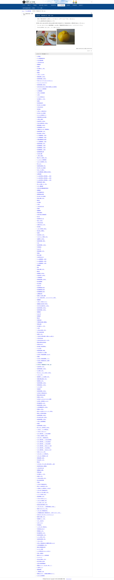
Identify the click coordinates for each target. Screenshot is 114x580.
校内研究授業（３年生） (41, 78)
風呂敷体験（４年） (41, 496)
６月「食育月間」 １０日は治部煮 (43, 443)
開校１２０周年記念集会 (41, 413)
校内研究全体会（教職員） (42, 466)
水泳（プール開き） (41, 169)
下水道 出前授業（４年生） (42, 435)
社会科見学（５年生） (41, 121)
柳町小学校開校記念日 (41, 547)
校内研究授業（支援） (41, 350)
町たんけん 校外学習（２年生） (43, 427)
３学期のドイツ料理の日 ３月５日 (43, 488)
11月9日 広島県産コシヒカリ (42, 401)
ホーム (24, 5)
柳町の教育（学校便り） (43, 5)
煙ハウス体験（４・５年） (42, 184)
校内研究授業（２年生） (41, 368)
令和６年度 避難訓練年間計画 (42, 188)
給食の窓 (80, 5)
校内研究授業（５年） (41, 143)
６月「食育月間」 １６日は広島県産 (44, 439)
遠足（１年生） (40, 220)
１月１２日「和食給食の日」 (42, 510)
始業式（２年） (40, 334)
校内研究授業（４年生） (41, 425)
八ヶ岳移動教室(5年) (41, 58)
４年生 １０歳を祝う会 (41, 111)
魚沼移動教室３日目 (41, 287)
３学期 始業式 (40, 119)
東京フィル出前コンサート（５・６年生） (45, 411)
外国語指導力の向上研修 (41, 117)
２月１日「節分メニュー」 (42, 498)
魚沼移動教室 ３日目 (41, 145)
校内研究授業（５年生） (41, 405)
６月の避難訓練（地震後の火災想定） (44, 171)
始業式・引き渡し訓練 (41, 295)
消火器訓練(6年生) (40, 192)
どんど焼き (39, 348)
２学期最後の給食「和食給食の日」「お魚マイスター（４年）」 (49, 512)
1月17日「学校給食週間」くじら (43, 358)
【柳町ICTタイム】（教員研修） (43, 129)
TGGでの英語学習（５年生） (42, 123)
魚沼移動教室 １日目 (41, 149)
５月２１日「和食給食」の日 (42, 455)
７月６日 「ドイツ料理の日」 (43, 429)
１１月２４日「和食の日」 (42, 526)
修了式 (38, 216)
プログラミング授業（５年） (42, 236)
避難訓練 (38, 64)
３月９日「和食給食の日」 (42, 484)
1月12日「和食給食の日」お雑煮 (43, 360)
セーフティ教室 (40, 549)
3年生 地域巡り (40, 553)
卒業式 (38, 482)
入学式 (38, 94)
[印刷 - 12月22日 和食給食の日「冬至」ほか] (91, 12)
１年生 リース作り (41, 74)
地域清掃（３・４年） (41, 518)
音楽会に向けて (40, 344)
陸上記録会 (39, 283)
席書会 (38, 70)
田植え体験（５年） (41, 198)
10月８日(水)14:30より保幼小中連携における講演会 (47, 86)
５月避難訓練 (39, 90)
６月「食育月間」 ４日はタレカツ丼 (44, 449)
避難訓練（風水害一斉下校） (42, 303)
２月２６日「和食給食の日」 (42, 490)
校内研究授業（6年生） (41, 84)
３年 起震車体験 (40, 60)
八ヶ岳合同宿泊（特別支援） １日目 (44, 180)
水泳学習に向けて (40, 257)
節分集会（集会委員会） (41, 346)
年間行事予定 (53, 5)
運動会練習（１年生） (41, 76)
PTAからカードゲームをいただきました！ (45, 80)
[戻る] (89, 50)
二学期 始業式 (40, 155)
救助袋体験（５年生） (41, 125)
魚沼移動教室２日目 (41, 289)
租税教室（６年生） (41, 273)
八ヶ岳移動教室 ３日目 (41, 135)
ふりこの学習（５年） (41, 537)
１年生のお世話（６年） (41, 330)
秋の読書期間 (39, 281)
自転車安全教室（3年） (41, 165)
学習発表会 (39, 524)
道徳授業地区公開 (40, 151)
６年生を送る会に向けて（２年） (43, 340)
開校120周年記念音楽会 (41, 342)
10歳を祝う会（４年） (41, 224)
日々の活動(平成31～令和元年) (28, 14)
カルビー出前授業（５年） (42, 161)
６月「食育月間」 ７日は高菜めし (43, 447)
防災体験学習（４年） (41, 403)
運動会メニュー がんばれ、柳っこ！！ (44, 565)
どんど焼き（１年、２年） (42, 502)
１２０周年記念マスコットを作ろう (43, 551)
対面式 (38, 208)
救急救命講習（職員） (41, 182)
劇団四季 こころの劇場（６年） (43, 376)
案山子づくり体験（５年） (42, 157)
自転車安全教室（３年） (41, 535)
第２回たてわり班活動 (41, 167)
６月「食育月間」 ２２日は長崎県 (43, 433)
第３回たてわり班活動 (41, 113)
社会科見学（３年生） (41, 275)
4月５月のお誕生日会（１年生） (43, 305)
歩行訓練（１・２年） (41, 98)
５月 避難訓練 (40, 186)
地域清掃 (38, 388)
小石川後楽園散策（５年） (42, 545)
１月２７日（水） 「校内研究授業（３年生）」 (46, 506)
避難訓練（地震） (40, 470)
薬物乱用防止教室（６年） (42, 378)
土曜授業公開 (39, 293)
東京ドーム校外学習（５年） (42, 486)
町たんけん (39, 163)
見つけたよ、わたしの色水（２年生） (44, 372)
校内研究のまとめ (40, 218)
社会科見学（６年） (41, 366)
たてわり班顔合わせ (41, 96)
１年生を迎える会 (40, 62)
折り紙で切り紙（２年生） (42, 417)
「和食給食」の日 (40, 571)
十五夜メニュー (40, 567)
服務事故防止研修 (40, 194)
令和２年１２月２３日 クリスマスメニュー (45, 514)
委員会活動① (39, 212)
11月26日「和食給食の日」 (42, 393)
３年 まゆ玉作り (40, 520)
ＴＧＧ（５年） (40, 374)
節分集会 (38, 109)
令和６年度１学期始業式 (41, 214)
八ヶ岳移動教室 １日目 (41, 141)
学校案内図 (74, 5)
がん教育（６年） (40, 370)
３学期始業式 (39, 277)
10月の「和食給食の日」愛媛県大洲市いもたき (46, 543)
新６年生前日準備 (40, 332)
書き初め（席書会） (41, 230)
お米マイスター (40, 522)
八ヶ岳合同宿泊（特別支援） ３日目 (44, 176)
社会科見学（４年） (41, 234)
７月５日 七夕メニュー (41, 431)
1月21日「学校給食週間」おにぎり (43, 354)
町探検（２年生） (40, 397)
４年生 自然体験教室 (41, 421)
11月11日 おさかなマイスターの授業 (44, 399)
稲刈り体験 (39, 255)
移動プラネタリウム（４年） (42, 508)
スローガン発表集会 (41, 575)
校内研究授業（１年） (41, 131)
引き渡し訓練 (39, 153)
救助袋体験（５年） (41, 251)
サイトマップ (68, 578)
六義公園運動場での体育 (41, 139)
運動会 (38, 72)
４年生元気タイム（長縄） (42, 352)
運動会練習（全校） (41, 457)
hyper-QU (39, 249)
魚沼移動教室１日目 (41, 291)
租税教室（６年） (40, 380)
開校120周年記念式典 (41, 395)
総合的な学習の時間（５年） (42, 504)
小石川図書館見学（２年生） (42, 407)
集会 (38, 267)
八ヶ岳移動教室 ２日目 (41, 137)
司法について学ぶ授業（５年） (43, 492)
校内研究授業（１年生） (41, 244)
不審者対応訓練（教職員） (42, 322)
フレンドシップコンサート (42, 82)
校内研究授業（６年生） (41, 307)
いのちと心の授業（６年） (42, 500)
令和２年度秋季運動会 (41, 563)
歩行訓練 (38, 202)
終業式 (38, 423)
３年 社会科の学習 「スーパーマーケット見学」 (46, 297)
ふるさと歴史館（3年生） (42, 228)
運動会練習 (39, 569)
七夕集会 (38, 56)
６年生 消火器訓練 (41, 92)
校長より (29, 5)
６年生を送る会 (40, 107)
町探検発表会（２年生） (41, 384)
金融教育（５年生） (41, 238)
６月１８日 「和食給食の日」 (43, 437)
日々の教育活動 (61, 5)
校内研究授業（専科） (41, 240)
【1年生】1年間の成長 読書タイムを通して (45, 336)
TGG (38, 242)
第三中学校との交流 (41, 561)
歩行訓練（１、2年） (41, 68)
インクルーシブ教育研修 (41, 88)
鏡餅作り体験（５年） (41, 516)
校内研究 (68, 5)
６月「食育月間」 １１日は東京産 (43, 441)
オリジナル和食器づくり (41, 115)
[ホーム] (49, 2)
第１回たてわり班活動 (41, 196)
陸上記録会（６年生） (41, 133)
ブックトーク (39, 557)
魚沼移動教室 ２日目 (41, 147)
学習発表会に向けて (41, 528)
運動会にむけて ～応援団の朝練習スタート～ (46, 573)
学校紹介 (35, 5)
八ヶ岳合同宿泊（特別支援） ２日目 (44, 178)
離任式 (38, 200)
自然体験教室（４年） (41, 127)
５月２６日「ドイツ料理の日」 (43, 453)
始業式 (38, 66)
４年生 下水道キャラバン (42, 301)
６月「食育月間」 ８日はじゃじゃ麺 (44, 445)
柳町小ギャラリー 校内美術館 (43, 555)
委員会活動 (39, 324)
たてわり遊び (39, 386)
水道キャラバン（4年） (41, 451)
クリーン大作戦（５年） (41, 494)
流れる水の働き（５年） (41, 559)
